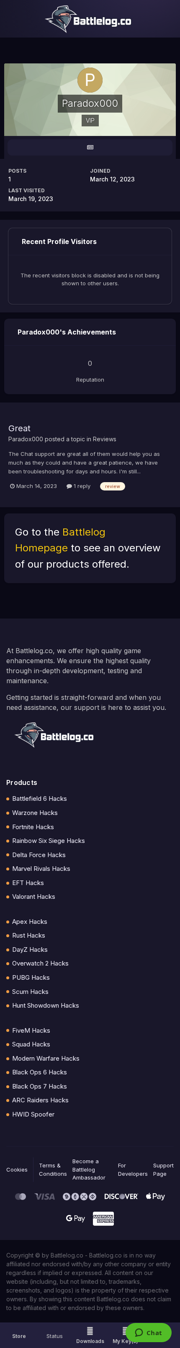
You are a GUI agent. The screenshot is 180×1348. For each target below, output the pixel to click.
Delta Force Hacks (39, 855)
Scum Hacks (30, 992)
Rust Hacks (28, 935)
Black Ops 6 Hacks (39, 1072)
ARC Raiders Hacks (40, 1100)
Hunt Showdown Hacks (45, 1005)
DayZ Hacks (30, 949)
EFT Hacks (28, 883)
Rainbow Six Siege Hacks (48, 841)
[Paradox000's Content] (90, 147)
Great (19, 428)
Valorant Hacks (33, 896)
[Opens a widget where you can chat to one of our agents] (148, 1333)
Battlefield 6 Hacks (39, 798)
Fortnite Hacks (33, 827)
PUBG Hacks (31, 977)
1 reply (81, 486)
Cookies (17, 1169)
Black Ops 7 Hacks (39, 1086)
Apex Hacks (29, 921)
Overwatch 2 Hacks (40, 963)
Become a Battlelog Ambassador (88, 1169)
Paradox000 (25, 439)
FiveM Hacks (31, 1030)
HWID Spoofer (33, 1114)
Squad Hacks (31, 1044)
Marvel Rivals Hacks (41, 869)
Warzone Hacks (35, 813)
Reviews (104, 439)
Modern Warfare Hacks (46, 1058)
